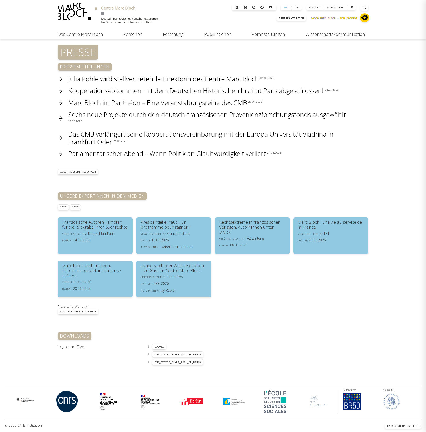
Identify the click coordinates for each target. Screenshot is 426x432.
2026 (63, 207)
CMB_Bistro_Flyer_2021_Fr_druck (177, 354)
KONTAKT (314, 7)
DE (285, 7)
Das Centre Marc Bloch (80, 34)
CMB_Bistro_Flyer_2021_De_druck (177, 362)
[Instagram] (253, 7)
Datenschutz (410, 426)
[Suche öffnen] (364, 8)
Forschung (173, 34)
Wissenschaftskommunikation (335, 34)
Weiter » (81, 306)
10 (72, 306)
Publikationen (217, 34)
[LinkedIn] (237, 7)
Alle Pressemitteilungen (78, 171)
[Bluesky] (245, 7)
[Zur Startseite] (108, 13)
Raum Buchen (335, 7)
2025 (75, 207)
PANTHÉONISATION (291, 18)
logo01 (159, 346)
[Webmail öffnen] (352, 7)
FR (296, 7)
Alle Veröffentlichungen (78, 311)
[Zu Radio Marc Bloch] (364, 17)
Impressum (394, 426)
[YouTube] (271, 7)
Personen (132, 34)
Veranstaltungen (268, 34)
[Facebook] (262, 7)
